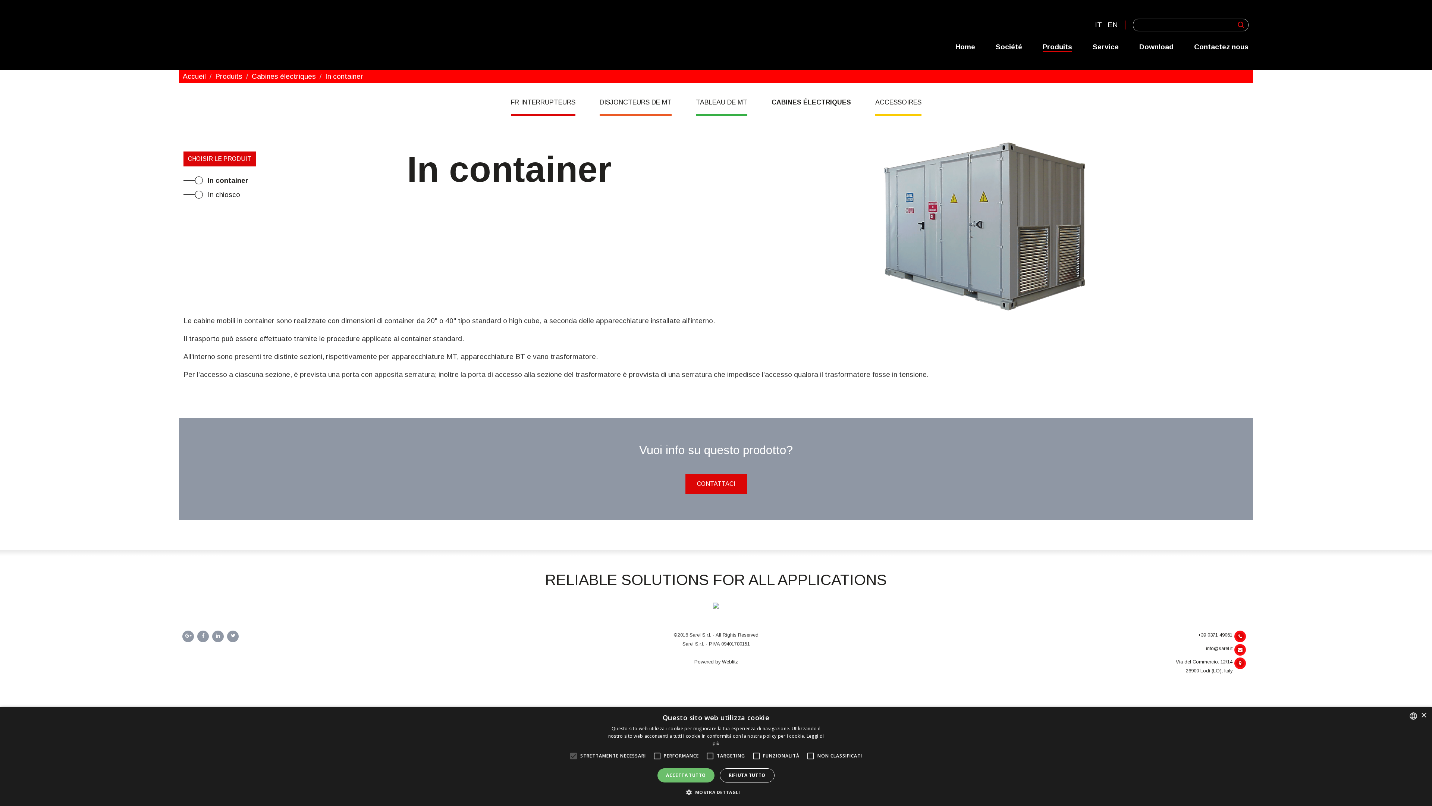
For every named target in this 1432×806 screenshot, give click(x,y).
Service (1106, 47)
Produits (1057, 47)
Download (1156, 47)
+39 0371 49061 (1215, 635)
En (1113, 25)
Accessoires (898, 102)
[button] (716, 792)
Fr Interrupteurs (543, 102)
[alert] (716, 756)
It (1098, 25)
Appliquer (1241, 25)
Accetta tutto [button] (686, 775)
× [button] (1423, 715)
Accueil (194, 76)
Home (965, 47)
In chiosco (224, 195)
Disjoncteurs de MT (636, 102)
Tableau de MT (721, 102)
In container (228, 180)
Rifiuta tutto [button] (747, 775)
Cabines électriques (284, 76)
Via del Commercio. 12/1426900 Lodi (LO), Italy (1204, 666)
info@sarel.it (1219, 648)
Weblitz (730, 662)
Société (1009, 47)
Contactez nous (1221, 47)
